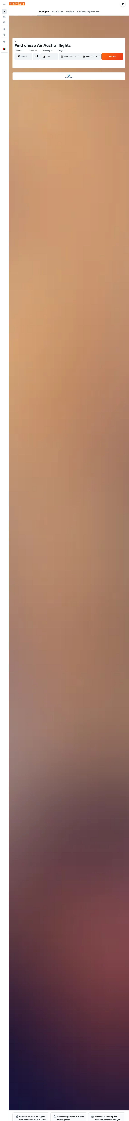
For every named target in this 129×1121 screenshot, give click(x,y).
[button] (4, 4)
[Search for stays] (4, 16)
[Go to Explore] (4, 29)
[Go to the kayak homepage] (17, 3)
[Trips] (4, 41)
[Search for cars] (4, 22)
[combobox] (48, 50)
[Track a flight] (4, 34)
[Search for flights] (4, 11)
